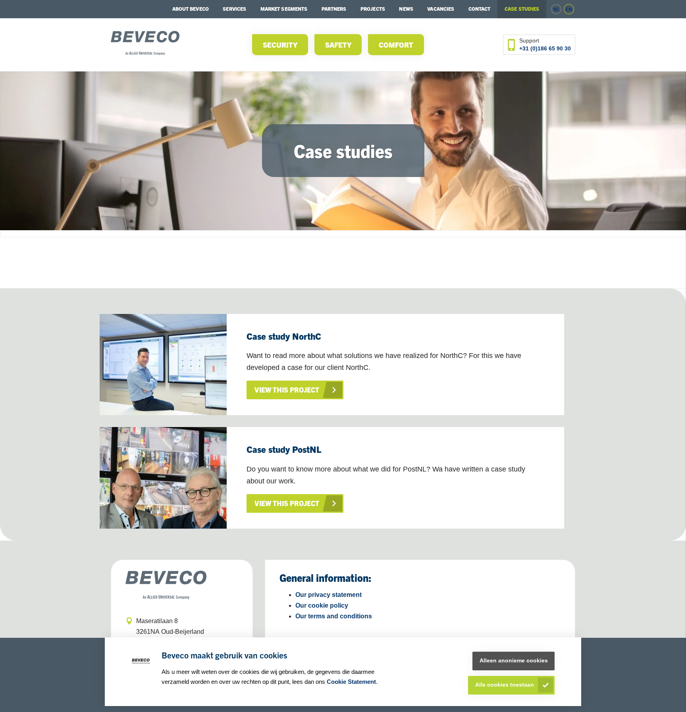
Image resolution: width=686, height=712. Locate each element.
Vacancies (440, 9)
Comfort (396, 44)
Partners (334, 9)
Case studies (522, 9)
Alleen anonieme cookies (514, 661)
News (406, 9)
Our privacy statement (328, 594)
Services (234, 9)
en (569, 9)
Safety (338, 44)
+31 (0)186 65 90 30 (545, 48)
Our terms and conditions (333, 616)
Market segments (284, 9)
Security (280, 44)
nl (556, 9)
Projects (372, 9)
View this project (286, 389)
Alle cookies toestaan (504, 685)
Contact (479, 9)
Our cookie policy (321, 605)
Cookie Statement (351, 681)
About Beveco (190, 9)
